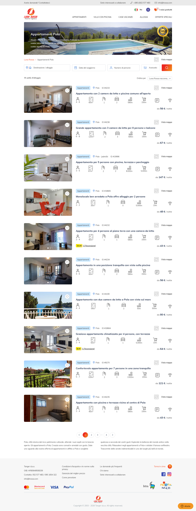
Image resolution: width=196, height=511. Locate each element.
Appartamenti (79, 17)
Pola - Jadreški (102, 156)
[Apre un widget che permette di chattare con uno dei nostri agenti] (185, 506)
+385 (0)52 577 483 (142, 2)
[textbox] (123, 68)
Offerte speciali (163, 17)
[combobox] (123, 67)
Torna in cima (159, 466)
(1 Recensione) (88, 348)
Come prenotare (69, 477)
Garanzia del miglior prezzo (73, 473)
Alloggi (144, 17)
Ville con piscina (102, 17)
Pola (97, 88)
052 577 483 (38, 474)
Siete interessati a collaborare (113, 2)
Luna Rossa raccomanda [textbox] (159, 78)
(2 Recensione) (89, 245)
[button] (48, 110)
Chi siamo (104, 470)
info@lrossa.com (165, 2)
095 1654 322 (51, 474)
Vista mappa (166, 59)
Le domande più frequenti (111, 466)
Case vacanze (126, 17)
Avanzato (153, 67)
